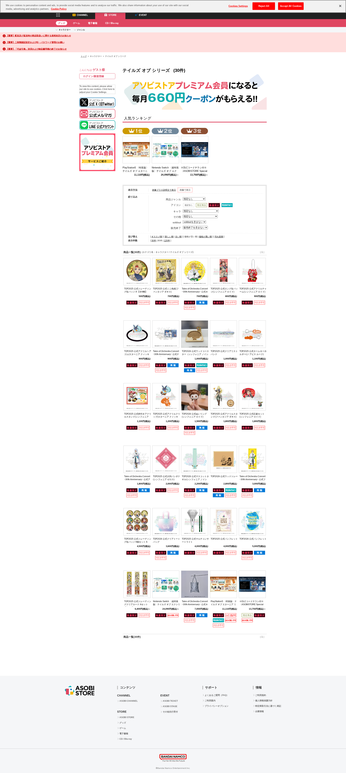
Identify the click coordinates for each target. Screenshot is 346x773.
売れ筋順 (219, 236)
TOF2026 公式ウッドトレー (224, 476)
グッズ (61, 23)
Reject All (263, 6)
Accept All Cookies (290, 6)
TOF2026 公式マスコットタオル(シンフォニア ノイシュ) (195, 479)
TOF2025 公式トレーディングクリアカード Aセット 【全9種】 (137, 604)
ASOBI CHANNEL (128, 701)
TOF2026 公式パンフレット (253, 539)
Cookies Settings (238, 6)
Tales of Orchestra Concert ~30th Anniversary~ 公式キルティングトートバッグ (195, 604)
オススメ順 (156, 236)
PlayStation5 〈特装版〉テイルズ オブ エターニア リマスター (224, 604)
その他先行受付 (170, 712)
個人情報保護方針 (263, 700)
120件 (167, 240)
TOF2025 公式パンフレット (224, 539)
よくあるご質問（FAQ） (217, 695)
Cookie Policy (58, 9)
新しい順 (169, 236)
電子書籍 (92, 23)
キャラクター (65, 30)
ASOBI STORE (126, 717)
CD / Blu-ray (112, 23)
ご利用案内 (210, 700)
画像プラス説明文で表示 (164, 190)
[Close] (340, 6)
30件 (153, 240)
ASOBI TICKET (170, 701)
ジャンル (81, 30)
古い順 (178, 236)
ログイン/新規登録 (93, 76)
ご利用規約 (260, 695)
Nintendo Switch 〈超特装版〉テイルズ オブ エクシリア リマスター (166, 604)
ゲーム (76, 23)
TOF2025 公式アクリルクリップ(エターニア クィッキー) (166, 417)
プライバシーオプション (217, 706)
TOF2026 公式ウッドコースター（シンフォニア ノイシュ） (195, 354)
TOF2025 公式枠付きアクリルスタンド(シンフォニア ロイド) (137, 417)
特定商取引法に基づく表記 (268, 706)
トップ (84, 56)
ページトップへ (334, 761)
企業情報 (259, 711)
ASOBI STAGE (170, 706)
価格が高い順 (205, 236)
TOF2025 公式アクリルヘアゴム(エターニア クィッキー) (137, 354)
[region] (173, 6)
